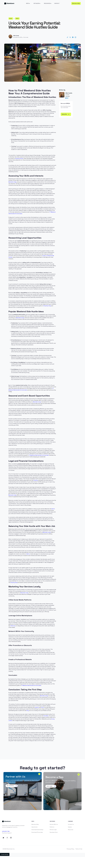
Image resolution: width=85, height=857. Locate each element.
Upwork (37, 707)
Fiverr (42, 707)
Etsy (28, 710)
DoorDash (46, 715)
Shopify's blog (47, 305)
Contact (57, 3)
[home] (12, 3)
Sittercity (12, 625)
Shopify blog (14, 582)
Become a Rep (76, 3)
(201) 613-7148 (5, 831)
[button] (27, 3)
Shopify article (19, 158)
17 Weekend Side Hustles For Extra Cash (39, 455)
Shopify (36, 480)
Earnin (53, 508)
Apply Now (65, 114)
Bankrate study (12, 182)
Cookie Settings (4, 854)
